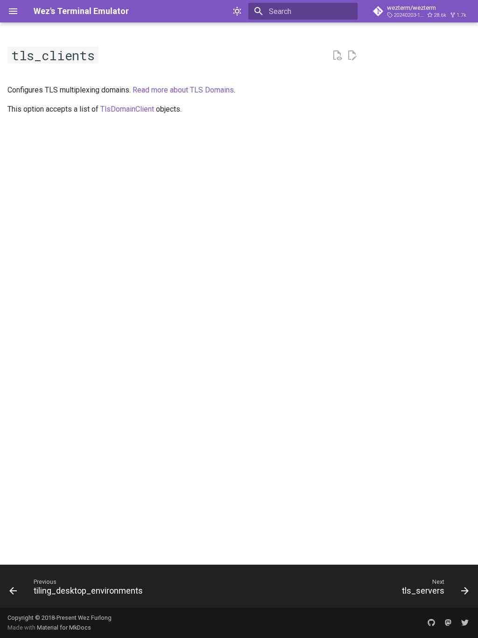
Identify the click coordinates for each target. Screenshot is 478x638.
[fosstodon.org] (448, 622)
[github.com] (431, 622)
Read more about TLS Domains (183, 89)
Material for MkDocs (64, 627)
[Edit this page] (352, 56)
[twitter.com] (464, 622)
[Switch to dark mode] (237, 11)
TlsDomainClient (127, 109)
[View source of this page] (337, 56)
